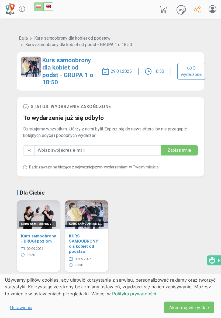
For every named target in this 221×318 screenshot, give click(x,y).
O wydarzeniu (191, 71)
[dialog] (110, 296)
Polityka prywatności (134, 293)
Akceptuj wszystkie (189, 307)
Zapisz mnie (179, 150)
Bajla (23, 38)
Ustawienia (21, 307)
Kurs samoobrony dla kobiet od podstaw (72, 38)
